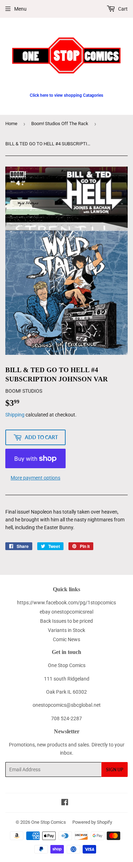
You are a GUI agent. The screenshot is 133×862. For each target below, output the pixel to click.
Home (11, 123)
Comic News (66, 639)
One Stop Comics (48, 822)
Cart (122, 9)
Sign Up (114, 769)
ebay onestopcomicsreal (66, 612)
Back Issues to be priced (66, 621)
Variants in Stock (66, 630)
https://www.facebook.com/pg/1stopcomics (66, 602)
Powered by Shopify (92, 822)
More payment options (35, 478)
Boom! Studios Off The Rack (59, 123)
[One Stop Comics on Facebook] (64, 803)
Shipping (14, 415)
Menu (20, 9)
